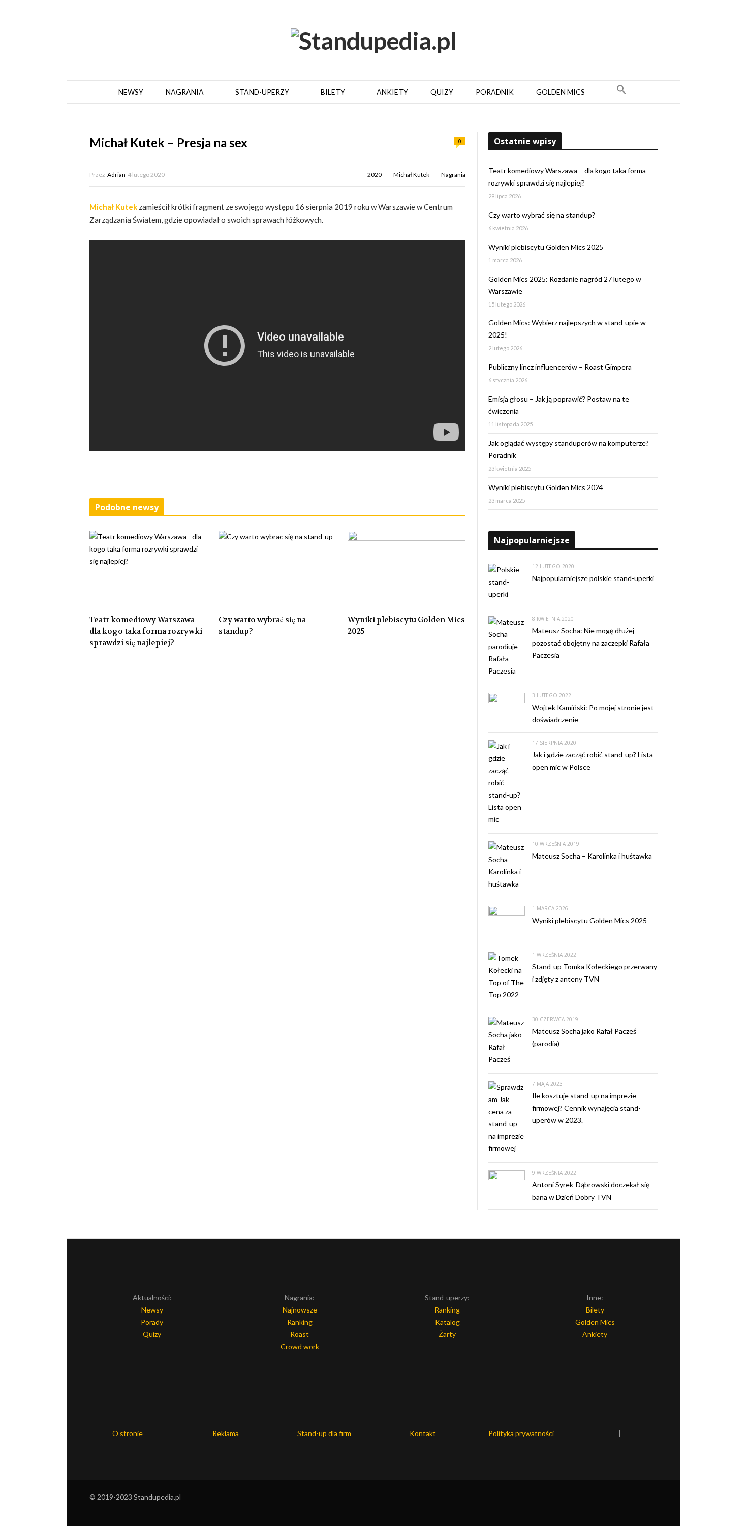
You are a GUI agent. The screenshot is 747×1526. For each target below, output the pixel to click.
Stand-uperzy (262, 91)
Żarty (447, 1334)
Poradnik (495, 91)
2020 (374, 174)
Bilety (333, 91)
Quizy (441, 91)
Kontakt (423, 1433)
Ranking (300, 1322)
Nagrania (185, 91)
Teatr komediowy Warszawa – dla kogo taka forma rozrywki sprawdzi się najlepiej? (145, 631)
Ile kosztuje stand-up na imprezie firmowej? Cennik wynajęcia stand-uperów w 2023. (586, 1107)
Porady (152, 1322)
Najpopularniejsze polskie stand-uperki (593, 578)
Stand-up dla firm (324, 1433)
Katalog (447, 1322)
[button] (621, 92)
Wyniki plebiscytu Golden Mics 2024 (545, 487)
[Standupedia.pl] (373, 40)
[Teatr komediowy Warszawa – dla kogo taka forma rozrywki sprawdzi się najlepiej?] (148, 570)
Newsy (130, 91)
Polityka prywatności (521, 1433)
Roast (299, 1334)
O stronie (127, 1433)
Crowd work (300, 1346)
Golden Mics (560, 91)
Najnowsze (300, 1309)
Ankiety (392, 91)
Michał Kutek (411, 174)
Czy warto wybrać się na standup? (262, 625)
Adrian (116, 174)
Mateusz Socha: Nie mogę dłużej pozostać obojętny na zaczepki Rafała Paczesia (590, 642)
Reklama (225, 1433)
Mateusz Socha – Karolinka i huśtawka (592, 855)
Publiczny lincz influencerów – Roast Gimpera (560, 366)
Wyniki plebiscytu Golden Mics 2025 (406, 625)
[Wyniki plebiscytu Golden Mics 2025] (406, 570)
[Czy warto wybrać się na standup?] (277, 570)
